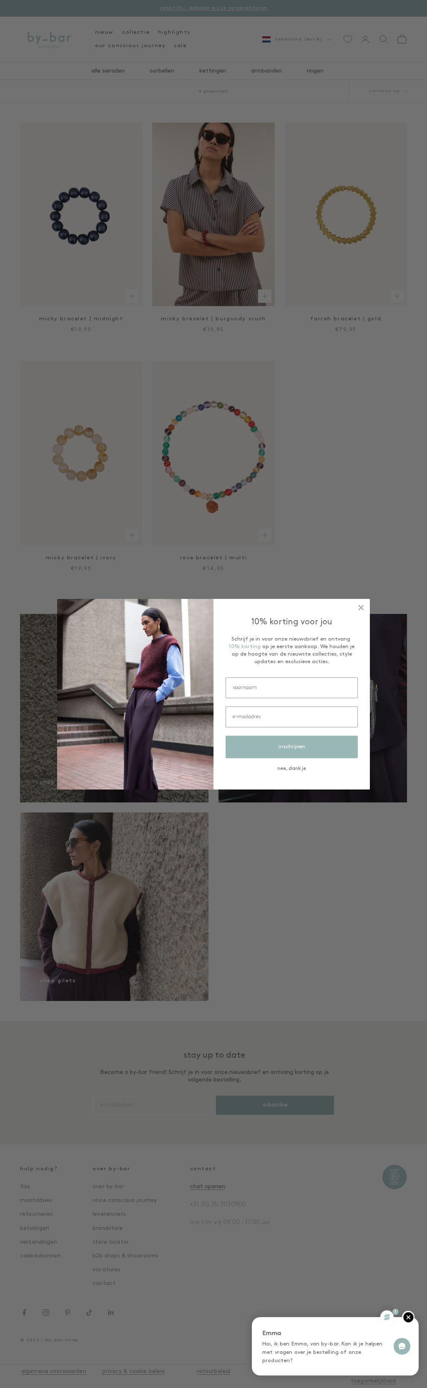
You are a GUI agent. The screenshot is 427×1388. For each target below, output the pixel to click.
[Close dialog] (361, 607)
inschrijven (292, 746)
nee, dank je (291, 768)
